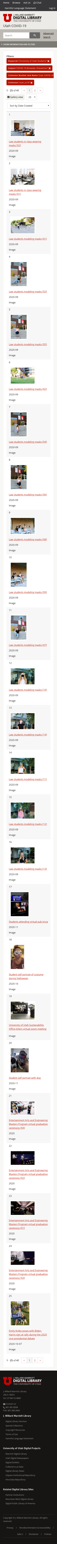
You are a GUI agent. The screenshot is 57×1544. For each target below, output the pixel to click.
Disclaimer (33, 1534)
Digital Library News (15, 1470)
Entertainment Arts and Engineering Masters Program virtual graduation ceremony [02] (28, 1174)
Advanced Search (48, 35)
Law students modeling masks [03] (28, 291)
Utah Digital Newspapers (17, 1458)
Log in (52, 8)
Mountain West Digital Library (20, 1499)
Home (6, 2)
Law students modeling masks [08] (28, 539)
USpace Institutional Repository (20, 1475)
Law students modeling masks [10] (28, 689)
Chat (38, 2)
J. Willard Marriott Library (15, 1391)
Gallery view (16, 97)
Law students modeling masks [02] (28, 389)
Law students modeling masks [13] (28, 868)
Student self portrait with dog (25, 1077)
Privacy (10, 1527)
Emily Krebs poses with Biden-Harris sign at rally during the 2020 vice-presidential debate (28, 1334)
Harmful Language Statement (20, 8)
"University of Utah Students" (28, 61)
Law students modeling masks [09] (28, 592)
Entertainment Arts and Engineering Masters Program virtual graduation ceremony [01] (28, 1224)
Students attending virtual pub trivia (28, 921)
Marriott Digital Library (16, 1453)
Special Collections (14, 1425)
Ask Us (26, 2)
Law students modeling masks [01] (28, 238)
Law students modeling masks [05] (28, 344)
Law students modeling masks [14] (28, 734)
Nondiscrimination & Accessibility (35, 1527)
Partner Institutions (15, 1494)
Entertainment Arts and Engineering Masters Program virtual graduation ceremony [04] (28, 1124)
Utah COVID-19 (14, 26)
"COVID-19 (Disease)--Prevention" (28, 68)
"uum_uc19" (19, 82)
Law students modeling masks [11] (28, 779)
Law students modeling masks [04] (28, 441)
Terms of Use (12, 1434)
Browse (16, 2)
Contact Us (10, 1403)
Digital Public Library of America (20, 1503)
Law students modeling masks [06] (28, 494)
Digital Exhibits (12, 1462)
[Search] (34, 35)
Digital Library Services (16, 1421)
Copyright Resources (15, 1429)
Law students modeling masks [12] (28, 824)
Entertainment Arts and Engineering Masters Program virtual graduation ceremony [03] (28, 1274)
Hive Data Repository (15, 1479)
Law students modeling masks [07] (28, 645)
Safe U (20, 1534)
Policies (47, 1534)
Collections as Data (14, 1466)
